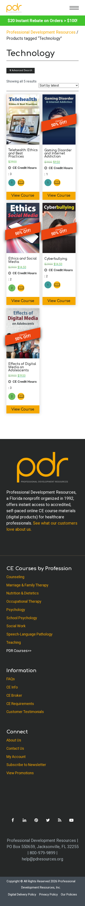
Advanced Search (21, 70)
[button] (74, 7)
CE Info (12, 687)
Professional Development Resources (41, 32)
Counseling (15, 577)
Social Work (16, 626)
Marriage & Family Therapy (27, 585)
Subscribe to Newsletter (26, 765)
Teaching (13, 642)
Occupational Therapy (23, 601)
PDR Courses (17, 651)
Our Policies (69, 894)
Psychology (15, 610)
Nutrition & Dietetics (22, 593)
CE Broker (14, 695)
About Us (13, 740)
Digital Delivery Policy (22, 894)
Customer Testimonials (25, 712)
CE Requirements (20, 704)
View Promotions (20, 773)
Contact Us (15, 748)
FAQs (10, 679)
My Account (16, 757)
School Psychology (21, 618)
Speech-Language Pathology (29, 634)
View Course (22, 196)
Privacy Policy (48, 894)
